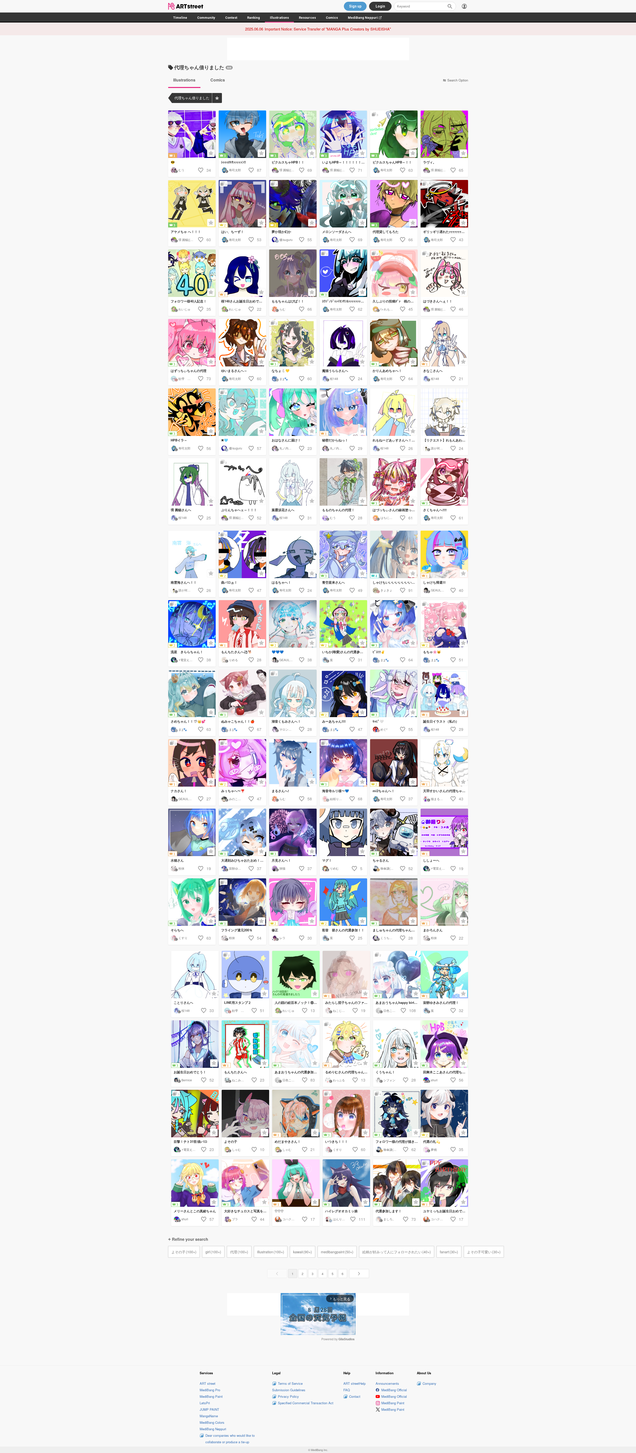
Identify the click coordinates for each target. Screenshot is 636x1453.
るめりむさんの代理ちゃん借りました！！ (347, 1072)
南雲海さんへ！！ (184, 582)
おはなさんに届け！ (286, 440)
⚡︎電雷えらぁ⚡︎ (187, 660)
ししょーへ (431, 860)
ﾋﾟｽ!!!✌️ (379, 651)
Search (450, 6)
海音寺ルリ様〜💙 (335, 790)
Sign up (355, 6)
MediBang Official (394, 1390)
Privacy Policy (288, 1396)
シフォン (389, 1080)
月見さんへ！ (281, 860)
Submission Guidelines (288, 1390)
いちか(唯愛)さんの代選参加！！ (344, 651)
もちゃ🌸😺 (432, 651)
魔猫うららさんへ (335, 370)
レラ (282, 938)
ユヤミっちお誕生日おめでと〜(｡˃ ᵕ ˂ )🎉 (445, 1211)
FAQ (346, 1390)
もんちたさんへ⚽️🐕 (236, 651)
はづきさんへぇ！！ (437, 301)
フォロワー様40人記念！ (189, 301)
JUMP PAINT (209, 1409)
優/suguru (286, 239)
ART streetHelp (354, 1383)
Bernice (186, 1080)
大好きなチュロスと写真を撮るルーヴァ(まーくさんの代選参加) (246, 1211)
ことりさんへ (183, 1002)
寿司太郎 (235, 170)
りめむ (334, 868)
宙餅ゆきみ (236, 868)
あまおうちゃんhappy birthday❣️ (398, 1002)
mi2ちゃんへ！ (384, 790)
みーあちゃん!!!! (334, 721)
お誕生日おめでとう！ (190, 1072)
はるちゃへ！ (281, 582)
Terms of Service (290, 1383)
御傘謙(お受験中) (391, 868)
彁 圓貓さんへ (181, 509)
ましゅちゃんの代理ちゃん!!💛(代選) (395, 930)
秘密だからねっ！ (335, 440)
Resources (307, 17)
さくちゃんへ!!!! (435, 509)
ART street (207, 1383)
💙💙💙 (278, 651)
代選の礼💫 (431, 1141)
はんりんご (340, 1219)
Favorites (217, 98)
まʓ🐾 (283, 378)
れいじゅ (184, 309)
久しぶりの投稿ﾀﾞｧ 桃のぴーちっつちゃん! (395, 301)
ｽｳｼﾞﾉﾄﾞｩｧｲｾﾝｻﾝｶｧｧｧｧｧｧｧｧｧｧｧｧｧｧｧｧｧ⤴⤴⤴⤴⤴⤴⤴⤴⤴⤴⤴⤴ (344, 301)
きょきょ (386, 590)
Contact (354, 1396)
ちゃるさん (381, 860)
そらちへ (177, 930)
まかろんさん (433, 930)
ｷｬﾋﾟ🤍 (378, 721)
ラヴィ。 (429, 162)
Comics (332, 17)
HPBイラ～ (179, 440)
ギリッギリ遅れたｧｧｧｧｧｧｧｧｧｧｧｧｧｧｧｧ (445, 231)
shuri (434, 1080)
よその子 (230, 1141)
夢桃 (434, 1149)
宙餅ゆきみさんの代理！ (441, 1002)
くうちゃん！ (385, 1072)
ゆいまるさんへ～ (234, 370)
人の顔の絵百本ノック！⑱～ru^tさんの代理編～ (297, 1002)
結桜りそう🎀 (339, 799)
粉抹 (181, 868)
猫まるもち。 (440, 799)
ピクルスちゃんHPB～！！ (392, 162)
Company (429, 1383)
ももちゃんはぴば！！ (288, 301)
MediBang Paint (211, 1396)
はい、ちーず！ (232, 231)
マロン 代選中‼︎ (290, 729)
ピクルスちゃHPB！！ (288, 162)
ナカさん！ (179, 790)
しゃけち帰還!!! (434, 582)
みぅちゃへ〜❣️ (233, 790)
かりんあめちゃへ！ (387, 370)
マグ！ (327, 860)
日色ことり (390, 1010)
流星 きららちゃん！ (187, 651)
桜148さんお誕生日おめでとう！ (243, 301)
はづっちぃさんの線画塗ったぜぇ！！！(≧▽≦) (395, 509)
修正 (275, 930)
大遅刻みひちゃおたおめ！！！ (243, 860)
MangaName (209, 1416)
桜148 (334, 378)
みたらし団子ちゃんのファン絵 (347, 1002)
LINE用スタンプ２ (237, 1002)
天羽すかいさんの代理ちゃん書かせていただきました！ (445, 790)
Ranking (253, 17)
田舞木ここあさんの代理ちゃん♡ (445, 1072)
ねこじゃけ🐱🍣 (344, 1010)
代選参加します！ (389, 1211)
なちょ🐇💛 (280, 370)
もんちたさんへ (235, 1072)
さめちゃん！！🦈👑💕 (188, 721)
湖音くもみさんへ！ (286, 721)
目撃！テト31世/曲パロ (190, 1141)
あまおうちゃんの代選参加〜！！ (297, 1072)
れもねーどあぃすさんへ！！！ (395, 440)
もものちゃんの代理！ (338, 509)
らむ (282, 309)
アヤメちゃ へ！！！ (186, 231)
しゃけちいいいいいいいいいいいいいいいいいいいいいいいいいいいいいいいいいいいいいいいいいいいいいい (395, 582)
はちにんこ (387, 517)
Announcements (387, 1383)
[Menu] (464, 6)
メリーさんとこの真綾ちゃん (195, 1211)
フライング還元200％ (236, 930)
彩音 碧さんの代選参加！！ (343, 930)
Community (206, 17)
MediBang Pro (210, 1390)
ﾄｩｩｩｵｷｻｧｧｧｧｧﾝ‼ (233, 162)
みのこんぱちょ (239, 799)
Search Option (457, 80)
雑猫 (282, 868)
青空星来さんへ (333, 582)
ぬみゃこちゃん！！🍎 (237, 721)
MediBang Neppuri (367, 17)
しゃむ (236, 1149)
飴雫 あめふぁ (188, 378)
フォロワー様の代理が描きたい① (398, 1141)
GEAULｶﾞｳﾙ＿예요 (443, 590)
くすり (182, 938)
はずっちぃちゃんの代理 (188, 370)
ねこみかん (239, 1080)
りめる (233, 660)
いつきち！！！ (336, 1141)
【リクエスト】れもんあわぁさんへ (445, 440)
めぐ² (383, 729)
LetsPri (205, 1403)
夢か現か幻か (281, 231)
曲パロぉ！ (229, 582)
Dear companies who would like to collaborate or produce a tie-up (230, 1438)
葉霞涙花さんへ (283, 509)
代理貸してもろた (386, 231)
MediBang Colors (212, 1422)
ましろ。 (389, 1219)
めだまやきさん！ (288, 1141)
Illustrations (279, 17)
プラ (235, 1219)
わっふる (339, 1080)
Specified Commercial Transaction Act (305, 1403)
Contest (231, 17)
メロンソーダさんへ (336, 231)
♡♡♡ (279, 1211)
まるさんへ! (280, 790)
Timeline (180, 17)
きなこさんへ (433, 370)
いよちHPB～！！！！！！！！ (344, 162)
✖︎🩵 (224, 440)
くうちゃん (387, 938)
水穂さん (177, 860)
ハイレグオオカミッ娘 (341, 1211)
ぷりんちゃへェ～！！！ (239, 509)
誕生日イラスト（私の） (441, 721)
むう (181, 170)
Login (380, 6)
